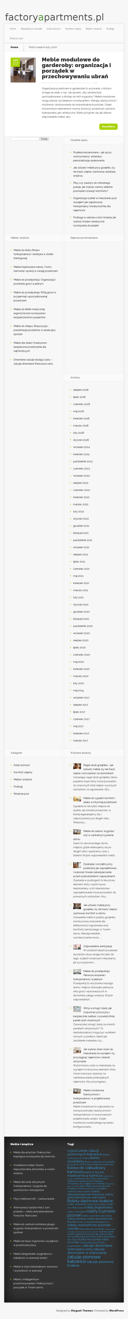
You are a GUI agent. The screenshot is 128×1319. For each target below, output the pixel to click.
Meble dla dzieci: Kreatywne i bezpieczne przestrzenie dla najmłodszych (30, 346)
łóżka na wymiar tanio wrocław (88, 1241)
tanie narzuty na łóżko (91, 1229)
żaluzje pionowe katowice (84, 1259)
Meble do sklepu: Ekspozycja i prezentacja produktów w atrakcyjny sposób (35, 330)
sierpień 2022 (80, 482)
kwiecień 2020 (81, 669)
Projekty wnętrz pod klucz (82, 1188)
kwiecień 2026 (81, 418)
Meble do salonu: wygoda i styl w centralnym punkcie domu (93, 835)
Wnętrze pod (16, 38)
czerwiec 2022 (81, 490)
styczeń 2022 (81, 518)
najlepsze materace (95, 1183)
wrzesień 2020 (81, 633)
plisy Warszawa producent (95, 1186)
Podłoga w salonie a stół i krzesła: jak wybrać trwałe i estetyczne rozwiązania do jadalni (94, 221)
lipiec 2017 (79, 711)
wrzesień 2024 (81, 447)
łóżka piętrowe (88, 1242)
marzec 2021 (80, 590)
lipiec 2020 (79, 647)
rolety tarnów (76, 1219)
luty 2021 (78, 597)
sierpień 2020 (81, 640)
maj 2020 (78, 661)
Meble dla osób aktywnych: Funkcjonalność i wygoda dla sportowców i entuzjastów (30, 1186)
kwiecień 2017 (81, 733)
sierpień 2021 (80, 554)
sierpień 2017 (80, 704)
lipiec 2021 (79, 561)
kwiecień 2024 (81, 454)
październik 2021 (82, 540)
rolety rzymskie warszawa (97, 1215)
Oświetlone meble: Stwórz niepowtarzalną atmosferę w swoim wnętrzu (34, 1169)
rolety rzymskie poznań (91, 1213)
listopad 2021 (81, 533)
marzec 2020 (81, 676)
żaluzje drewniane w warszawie (86, 1251)
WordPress (116, 1310)
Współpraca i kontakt (31, 28)
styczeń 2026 (81, 439)
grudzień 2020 (81, 611)
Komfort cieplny (73, 28)
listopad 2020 (81, 618)
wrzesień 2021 (81, 547)
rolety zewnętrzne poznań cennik (89, 1227)
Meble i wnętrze (94, 28)
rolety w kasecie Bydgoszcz (93, 1222)
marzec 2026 (81, 425)
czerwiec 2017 (81, 719)
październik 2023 (83, 461)
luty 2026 (78, 432)
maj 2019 (78, 690)
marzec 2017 (80, 740)
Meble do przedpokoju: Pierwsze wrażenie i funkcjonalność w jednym (91, 975)
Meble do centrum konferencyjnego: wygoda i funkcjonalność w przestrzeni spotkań (35, 1228)
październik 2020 (83, 626)
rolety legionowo (99, 1207)
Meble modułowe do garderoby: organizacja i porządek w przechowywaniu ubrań (76, 68)
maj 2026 (78, 411)
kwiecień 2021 (81, 583)
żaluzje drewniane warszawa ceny (89, 1247)
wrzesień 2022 (81, 475)
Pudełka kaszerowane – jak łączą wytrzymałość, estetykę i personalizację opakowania (92, 156)
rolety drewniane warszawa (83, 1204)
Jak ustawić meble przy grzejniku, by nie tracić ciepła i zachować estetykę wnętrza (94, 171)
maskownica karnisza (84, 1176)
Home (13, 28)
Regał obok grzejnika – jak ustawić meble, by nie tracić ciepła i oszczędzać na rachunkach (94, 769)
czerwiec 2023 (81, 468)
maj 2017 (78, 726)
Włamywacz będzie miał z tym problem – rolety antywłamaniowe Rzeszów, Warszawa (33, 1211)
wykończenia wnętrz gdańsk (87, 1232)
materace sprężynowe (80, 1181)
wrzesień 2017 (81, 697)
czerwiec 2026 (81, 404)
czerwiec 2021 (81, 568)
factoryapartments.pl (68, 83)
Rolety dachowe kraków (90, 1200)
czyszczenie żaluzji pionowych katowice (84, 1152)
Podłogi (110, 28)
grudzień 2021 (81, 525)
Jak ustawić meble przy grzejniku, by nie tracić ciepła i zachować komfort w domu (95, 909)
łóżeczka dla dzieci (95, 1234)
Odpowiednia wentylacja (97, 946)
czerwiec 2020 (81, 654)
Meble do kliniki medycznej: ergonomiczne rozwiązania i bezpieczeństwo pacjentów (30, 313)
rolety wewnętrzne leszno (90, 1220)
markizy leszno (93, 1172)
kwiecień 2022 (81, 497)
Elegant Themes (82, 1310)
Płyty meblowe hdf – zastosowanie (33, 1198)
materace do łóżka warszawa (91, 1178)
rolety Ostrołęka (76, 1211)
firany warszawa (94, 1161)
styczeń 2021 (81, 604)
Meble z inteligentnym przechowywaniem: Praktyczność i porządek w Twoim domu (33, 1283)
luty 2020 (78, 683)
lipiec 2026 (79, 397)
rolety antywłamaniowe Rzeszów (85, 1193)
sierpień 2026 (81, 389)
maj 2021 (78, 575)
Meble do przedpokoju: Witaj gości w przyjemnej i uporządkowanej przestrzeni (35, 296)
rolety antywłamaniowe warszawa (90, 1196)
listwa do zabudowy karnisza (86, 1169)
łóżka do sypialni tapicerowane (90, 1235)
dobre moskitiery (83, 1159)
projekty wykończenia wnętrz (87, 1190)
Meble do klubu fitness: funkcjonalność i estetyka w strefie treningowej (33, 254)
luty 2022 (78, 511)
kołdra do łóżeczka (102, 1164)
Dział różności (54, 28)
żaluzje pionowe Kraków (90, 1263)
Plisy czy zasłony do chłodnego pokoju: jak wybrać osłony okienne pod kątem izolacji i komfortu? (93, 186)
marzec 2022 (80, 504)
